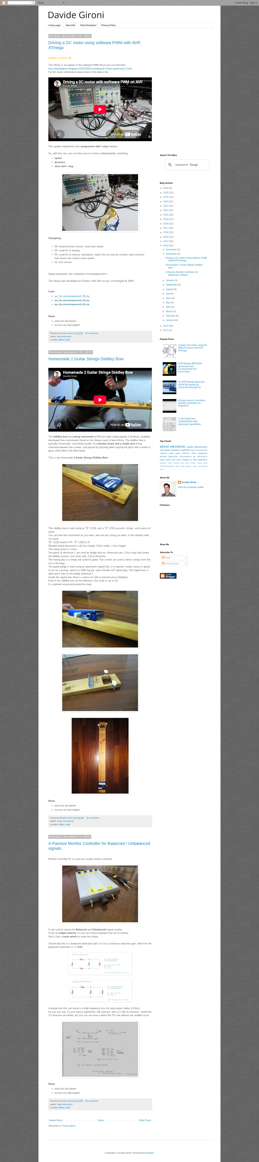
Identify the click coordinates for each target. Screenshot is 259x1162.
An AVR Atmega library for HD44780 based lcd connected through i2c (191, 385)
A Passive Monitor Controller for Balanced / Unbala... (182, 273)
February (171, 315)
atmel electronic (64, 336)
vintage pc (187, 459)
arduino (163, 463)
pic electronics (200, 456)
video (178, 459)
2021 (166, 210)
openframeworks (167, 466)
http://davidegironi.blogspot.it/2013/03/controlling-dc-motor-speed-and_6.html (90, 68)
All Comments (171, 563)
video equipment (199, 453)
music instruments (65, 821)
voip (161, 469)
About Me (70, 25)
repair (167, 450)
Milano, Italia (64, 340)
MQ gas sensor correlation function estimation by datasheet (191, 403)
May (168, 302)
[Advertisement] (183, 91)
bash (170, 463)
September (172, 284)
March (169, 311)
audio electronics (65, 1104)
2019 (166, 219)
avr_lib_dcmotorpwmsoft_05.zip (72, 296)
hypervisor (173, 456)
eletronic (175, 450)
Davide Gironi (189, 482)
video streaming (200, 466)
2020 (166, 214)
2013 (166, 245)
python (189, 466)
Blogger (150, 1153)
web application (200, 459)
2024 (166, 197)
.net (162, 450)
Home (101, 1120)
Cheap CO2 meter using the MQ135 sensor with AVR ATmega (192, 348)
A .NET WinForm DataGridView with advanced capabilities (189, 421)
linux (187, 463)
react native (165, 459)
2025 (166, 192)
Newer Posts (55, 1120)
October (170, 280)
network (163, 453)
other (177, 466)
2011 (166, 330)
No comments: (92, 333)
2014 (166, 241)
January (170, 320)
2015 (166, 237)
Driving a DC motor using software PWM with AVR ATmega (186, 259)
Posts (167, 557)
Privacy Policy (108, 25)
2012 (166, 326)
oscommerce (186, 456)
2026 (166, 188)
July (168, 293)
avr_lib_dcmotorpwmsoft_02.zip (72, 304)
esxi (182, 463)
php (182, 466)
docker (176, 463)
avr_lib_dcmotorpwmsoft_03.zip (72, 300)
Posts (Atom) (68, 1126)
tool (173, 459)
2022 (166, 206)
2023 (166, 201)
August (170, 289)
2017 (166, 228)
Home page (55, 25)
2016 (166, 232)
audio (171, 453)
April (168, 307)
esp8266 (185, 450)
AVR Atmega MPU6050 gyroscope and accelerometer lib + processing (190, 367)
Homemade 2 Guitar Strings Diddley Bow (86, 358)
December (171, 249)
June (169, 298)
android (163, 456)
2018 (166, 223)
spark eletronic (182, 453)
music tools (202, 463)
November (171, 254)
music (193, 463)
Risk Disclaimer (88, 25)
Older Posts (145, 1120)
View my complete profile (191, 487)
